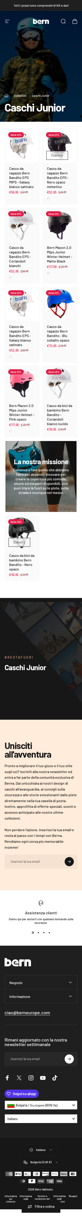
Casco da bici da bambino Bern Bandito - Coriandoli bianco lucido (59, 414)
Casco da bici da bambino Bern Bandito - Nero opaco (21, 562)
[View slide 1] (33, 932)
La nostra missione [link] (41, 461)
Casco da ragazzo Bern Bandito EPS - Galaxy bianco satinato (20, 335)
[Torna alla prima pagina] (6, 96)
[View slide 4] (49, 932)
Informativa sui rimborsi (11, 1199)
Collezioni (20, 95)
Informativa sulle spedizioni (59, 1199)
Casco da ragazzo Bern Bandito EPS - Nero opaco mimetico (58, 177)
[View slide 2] (38, 932)
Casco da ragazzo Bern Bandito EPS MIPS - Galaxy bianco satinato (21, 177)
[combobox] (41, 1105)
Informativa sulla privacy (26, 1199)
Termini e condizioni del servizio (42, 1199)
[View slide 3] (43, 932)
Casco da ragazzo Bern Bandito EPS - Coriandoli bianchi (20, 256)
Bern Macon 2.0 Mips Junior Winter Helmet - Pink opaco (21, 412)
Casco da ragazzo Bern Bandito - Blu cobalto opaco (58, 333)
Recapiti (73, 1196)
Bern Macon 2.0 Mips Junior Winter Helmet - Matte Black (59, 254)
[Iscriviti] (69, 861)
